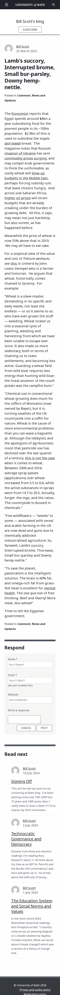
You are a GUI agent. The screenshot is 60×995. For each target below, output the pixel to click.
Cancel (26, 728)
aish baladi (12, 143)
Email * (12, 675)
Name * (13, 659)
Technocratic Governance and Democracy (26, 839)
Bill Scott (22, 46)
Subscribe (30, 29)
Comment (24, 95)
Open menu (6, 4)
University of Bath (30, 4)
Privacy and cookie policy (35, 990)
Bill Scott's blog (30, 21)
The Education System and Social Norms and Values (31, 906)
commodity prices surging (25, 158)
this (14, 263)
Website (13, 694)
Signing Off (21, 781)
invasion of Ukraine (20, 153)
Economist (20, 113)
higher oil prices (17, 198)
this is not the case (40, 458)
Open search (53, 4)
